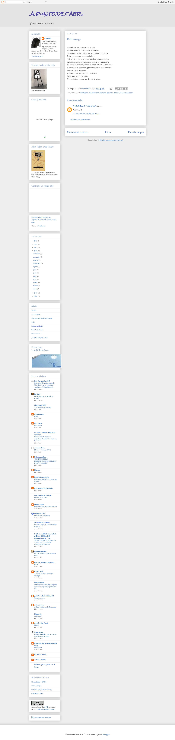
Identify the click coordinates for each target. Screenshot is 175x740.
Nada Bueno (38, 632)
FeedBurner (42, 226)
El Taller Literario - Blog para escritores (44, 433)
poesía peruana (126, 92)
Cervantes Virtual (37, 693)
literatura (84, 92)
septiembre (37, 263)
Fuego (36, 416)
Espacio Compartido (41, 477)
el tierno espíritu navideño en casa (45, 607)
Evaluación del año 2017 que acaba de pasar (45, 480)
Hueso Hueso (38, 414)
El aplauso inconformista (42, 516)
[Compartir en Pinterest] (126, 88)
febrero (35, 285)
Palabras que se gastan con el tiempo (44, 666)
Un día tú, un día (40, 654)
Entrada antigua (136, 132)
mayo (35, 276)
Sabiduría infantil (37, 326)
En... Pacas (38, 423)
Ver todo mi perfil (37, 56)
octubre (36, 260)
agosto (35, 266)
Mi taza (33, 310)
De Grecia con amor (40, 497)
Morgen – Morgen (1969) (42, 450)
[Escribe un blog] (118, 88)
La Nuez (37, 394)
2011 (36, 247)
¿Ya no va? (37, 616)
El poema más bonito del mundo (41, 318)
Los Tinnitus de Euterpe (42, 495)
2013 (36, 241)
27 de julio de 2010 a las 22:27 (86, 113)
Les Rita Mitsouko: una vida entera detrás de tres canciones (45, 635)
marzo (35, 282)
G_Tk (46, 707)
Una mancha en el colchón (43, 488)
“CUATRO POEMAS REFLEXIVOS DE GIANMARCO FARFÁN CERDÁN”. (45, 461)
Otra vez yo (38, 425)
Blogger (106, 734)
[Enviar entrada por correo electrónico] (111, 88)
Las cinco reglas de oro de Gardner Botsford (45, 526)
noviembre (37, 257)
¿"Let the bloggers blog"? (39, 337)
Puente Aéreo (39, 504)
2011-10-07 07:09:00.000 (42, 407)
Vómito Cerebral (40, 659)
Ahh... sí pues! (39, 605)
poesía (116, 92)
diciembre (36, 254)
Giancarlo (47, 38)
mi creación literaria (97, 92)
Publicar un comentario (80, 119)
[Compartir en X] (121, 88)
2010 (36, 251)
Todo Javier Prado (37, 330)
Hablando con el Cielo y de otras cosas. (45, 644)
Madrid (36, 625)
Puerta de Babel (39, 513)
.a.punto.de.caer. (56, 13)
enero (35, 289)
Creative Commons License (45, 709)
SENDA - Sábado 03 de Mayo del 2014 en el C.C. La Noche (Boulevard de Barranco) (45, 542)
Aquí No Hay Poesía (41, 623)
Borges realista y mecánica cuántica (45, 506)
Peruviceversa (39, 582)
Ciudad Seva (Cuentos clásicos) (41, 690)
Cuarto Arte (38, 571)
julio (35, 270)
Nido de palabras (40, 457)
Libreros (37, 470)
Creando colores (39, 598)
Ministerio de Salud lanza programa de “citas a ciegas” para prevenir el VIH (45, 587)
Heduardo (37, 614)
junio (35, 273)
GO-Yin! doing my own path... (45, 562)
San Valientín (35, 314)
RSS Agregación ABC (42, 381)
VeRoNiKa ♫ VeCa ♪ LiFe (85, 105)
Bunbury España (40, 551)
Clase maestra (35, 334)
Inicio (108, 132)
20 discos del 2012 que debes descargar (43, 575)
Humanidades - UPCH (38, 682)
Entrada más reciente (77, 132)
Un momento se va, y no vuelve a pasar (45, 554)
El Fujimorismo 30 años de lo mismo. (43, 397)
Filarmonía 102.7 (40, 405)
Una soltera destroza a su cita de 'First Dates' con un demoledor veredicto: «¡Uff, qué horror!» (44, 385)
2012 (36, 244)
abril (35, 279)
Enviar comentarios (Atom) (111, 139)
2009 (36, 293)
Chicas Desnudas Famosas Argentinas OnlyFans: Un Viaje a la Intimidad (45, 439)
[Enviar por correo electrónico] (116, 88)
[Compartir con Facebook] (124, 88)
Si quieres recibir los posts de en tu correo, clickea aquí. (43, 219)
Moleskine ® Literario (42, 522)
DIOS (36, 564)
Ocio (33, 322)
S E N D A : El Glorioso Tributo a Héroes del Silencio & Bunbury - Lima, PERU (45, 536)
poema (110, 92)
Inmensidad (38, 648)
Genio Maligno (36, 686)
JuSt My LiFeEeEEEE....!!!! (44, 596)
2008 (36, 296)
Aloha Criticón (39, 448)
